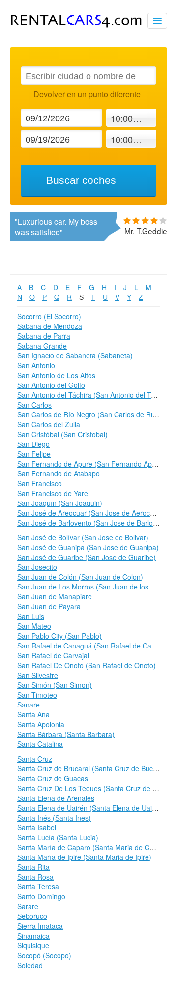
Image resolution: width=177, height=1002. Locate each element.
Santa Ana (33, 714)
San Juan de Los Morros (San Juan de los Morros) (96, 586)
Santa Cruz (34, 759)
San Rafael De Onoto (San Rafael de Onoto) (86, 665)
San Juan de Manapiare (54, 596)
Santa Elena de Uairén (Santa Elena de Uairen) (91, 808)
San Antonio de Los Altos (56, 375)
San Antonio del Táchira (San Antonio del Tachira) (95, 395)
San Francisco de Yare (52, 493)
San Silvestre (37, 675)
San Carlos (34, 405)
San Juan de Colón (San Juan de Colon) (80, 577)
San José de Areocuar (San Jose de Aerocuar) (90, 513)
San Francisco (39, 483)
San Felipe (34, 454)
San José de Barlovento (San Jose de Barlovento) (95, 523)
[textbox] (88, 75)
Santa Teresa (38, 886)
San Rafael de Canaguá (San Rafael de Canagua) (95, 645)
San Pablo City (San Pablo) (59, 636)
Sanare (28, 704)
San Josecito (37, 567)
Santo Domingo (41, 896)
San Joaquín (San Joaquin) (59, 503)
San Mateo (34, 626)
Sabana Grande (42, 346)
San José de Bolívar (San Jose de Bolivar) (82, 537)
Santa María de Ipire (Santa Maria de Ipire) (84, 857)
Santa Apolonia (40, 724)
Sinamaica (33, 936)
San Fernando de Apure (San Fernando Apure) (91, 464)
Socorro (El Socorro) (49, 316)
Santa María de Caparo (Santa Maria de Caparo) (93, 847)
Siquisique (33, 945)
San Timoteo (37, 695)
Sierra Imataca (40, 926)
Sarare (27, 906)
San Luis (30, 616)
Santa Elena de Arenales (55, 798)
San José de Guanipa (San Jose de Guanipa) (88, 547)
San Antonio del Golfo (51, 385)
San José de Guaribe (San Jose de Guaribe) (86, 557)
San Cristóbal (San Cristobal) (62, 434)
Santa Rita (33, 867)
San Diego (33, 444)
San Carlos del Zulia (48, 424)
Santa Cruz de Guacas (52, 778)
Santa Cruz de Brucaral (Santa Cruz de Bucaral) (92, 768)
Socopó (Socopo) (44, 955)
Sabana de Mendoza (49, 326)
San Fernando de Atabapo (58, 473)
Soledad (30, 965)
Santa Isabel (36, 827)
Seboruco (32, 916)
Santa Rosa (35, 877)
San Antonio (36, 365)
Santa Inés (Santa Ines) (54, 818)
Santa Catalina (40, 744)
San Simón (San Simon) (54, 685)
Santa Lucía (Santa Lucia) (57, 837)
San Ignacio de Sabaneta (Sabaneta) (75, 355)
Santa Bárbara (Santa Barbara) (66, 734)
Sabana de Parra (43, 336)
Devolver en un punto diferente (86, 94)
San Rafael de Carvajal (53, 655)
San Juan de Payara (49, 606)
